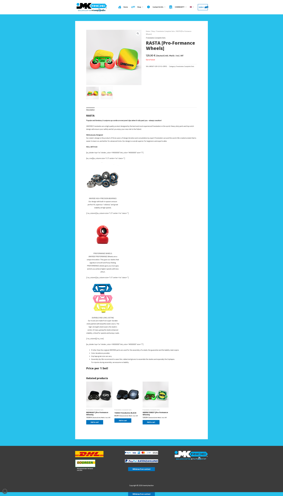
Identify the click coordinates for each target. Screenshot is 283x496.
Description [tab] (90, 110)
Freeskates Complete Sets (165, 31)
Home (148, 31)
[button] (138, 33)
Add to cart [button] (95, 422)
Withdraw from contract (141, 469)
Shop (153, 31)
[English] (192, 7)
